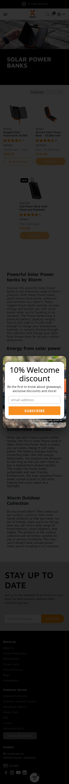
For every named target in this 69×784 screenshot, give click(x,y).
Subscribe (34, 410)
